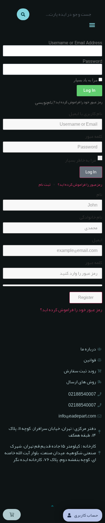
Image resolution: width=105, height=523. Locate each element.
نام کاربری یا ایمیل (85, 113)
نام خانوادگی (91, 217)
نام (99, 194)
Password (92, 61)
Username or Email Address (75, 43)
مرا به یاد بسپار (86, 80)
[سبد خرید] (12, 514)
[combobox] (64, 14)
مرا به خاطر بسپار (81, 159)
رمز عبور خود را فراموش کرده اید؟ (78, 102)
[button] (92, 24)
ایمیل (97, 240)
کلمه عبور (93, 136)
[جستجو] (23, 14)
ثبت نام (45, 184)
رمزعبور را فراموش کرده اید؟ (80, 184)
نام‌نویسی (44, 102)
